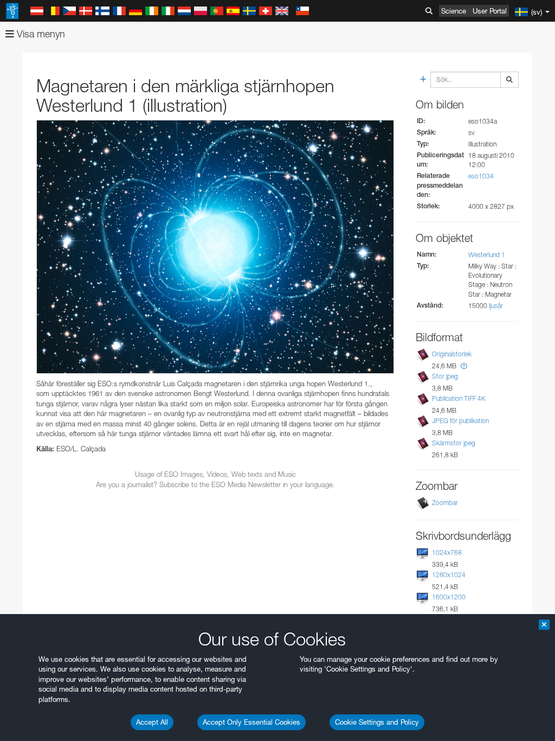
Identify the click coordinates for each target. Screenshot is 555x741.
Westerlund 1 (486, 255)
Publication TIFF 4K (459, 398)
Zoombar (445, 503)
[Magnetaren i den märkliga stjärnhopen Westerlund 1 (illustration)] (215, 246)
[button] (464, 366)
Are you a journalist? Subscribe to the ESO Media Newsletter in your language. (215, 484)
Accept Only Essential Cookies (251, 722)
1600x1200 (449, 597)
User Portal (490, 11)
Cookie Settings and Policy (377, 722)
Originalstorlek (452, 354)
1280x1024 (449, 575)
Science (453, 11)
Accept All (152, 722)
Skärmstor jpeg (453, 443)
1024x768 (447, 552)
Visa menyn (39, 34)
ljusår (496, 306)
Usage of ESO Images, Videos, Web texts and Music (215, 474)
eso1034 (481, 176)
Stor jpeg (445, 376)
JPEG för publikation (460, 421)
